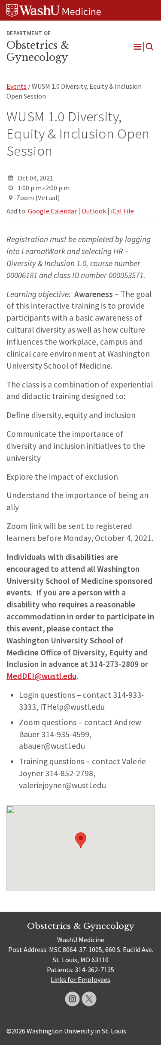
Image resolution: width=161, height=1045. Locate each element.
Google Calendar (52, 211)
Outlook (94, 211)
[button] (81, 840)
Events (16, 86)
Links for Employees (80, 979)
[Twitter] (89, 998)
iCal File (122, 211)
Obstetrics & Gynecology (37, 51)
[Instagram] (72, 998)
